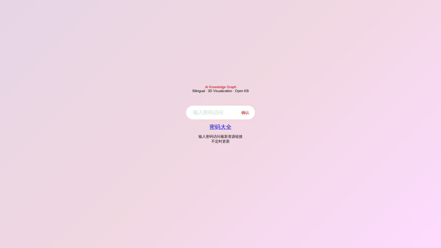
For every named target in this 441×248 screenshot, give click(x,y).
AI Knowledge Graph (220, 87)
